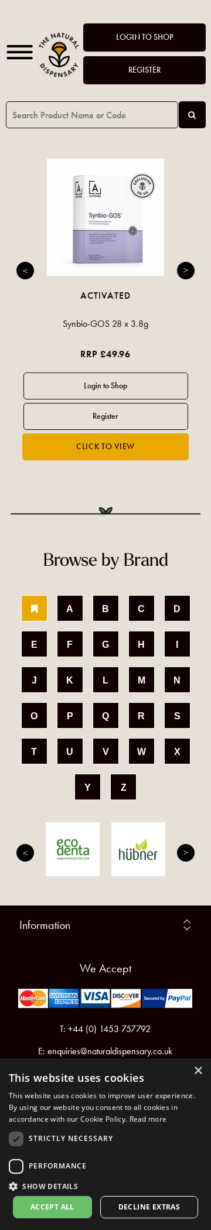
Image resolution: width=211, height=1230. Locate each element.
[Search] (192, 114)
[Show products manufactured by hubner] (138, 849)
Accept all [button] (52, 1207)
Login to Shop (144, 37)
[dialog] (105, 1144)
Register (144, 70)
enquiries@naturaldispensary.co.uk (109, 1051)
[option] (105, 309)
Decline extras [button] (149, 1207)
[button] (105, 1185)
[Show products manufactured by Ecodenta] (73, 849)
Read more (148, 1119)
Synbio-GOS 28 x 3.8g (105, 323)
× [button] (197, 1071)
